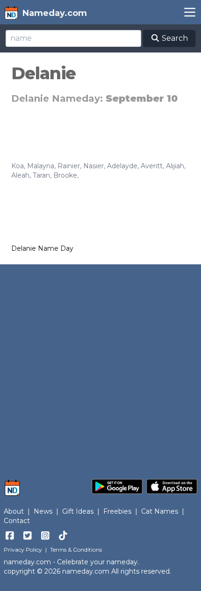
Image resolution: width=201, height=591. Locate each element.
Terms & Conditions (76, 549)
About (14, 511)
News (43, 511)
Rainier (68, 166)
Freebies (117, 511)
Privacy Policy (23, 549)
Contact (17, 520)
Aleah (20, 175)
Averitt (152, 166)
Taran (41, 175)
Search (174, 38)
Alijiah (175, 166)
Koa (17, 166)
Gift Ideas (77, 511)
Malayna (40, 166)
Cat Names (159, 511)
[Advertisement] (100, 367)
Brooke (65, 175)
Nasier (93, 166)
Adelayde (122, 166)
